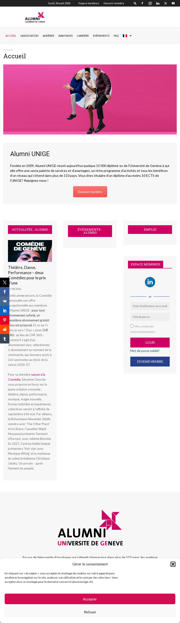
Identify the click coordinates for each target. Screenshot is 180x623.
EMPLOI (150, 229)
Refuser (90, 612)
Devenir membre (114, 3)
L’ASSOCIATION (29, 35)
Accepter (90, 599)
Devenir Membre (150, 361)
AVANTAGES (65, 35)
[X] (165, 3)
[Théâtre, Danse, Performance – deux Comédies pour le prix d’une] (30, 251)
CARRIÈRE (83, 35)
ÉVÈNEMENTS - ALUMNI (90, 231)
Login (150, 342)
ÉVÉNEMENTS (101, 35)
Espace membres (89, 3)
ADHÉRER (48, 35)
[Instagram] (150, 3)
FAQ (116, 35)
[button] (173, 564)
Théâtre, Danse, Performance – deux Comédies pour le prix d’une (27, 275)
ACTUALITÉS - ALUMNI (30, 229)
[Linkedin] (157, 3)
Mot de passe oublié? (145, 351)
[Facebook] (142, 3)
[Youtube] (173, 3)
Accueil (10, 35)
